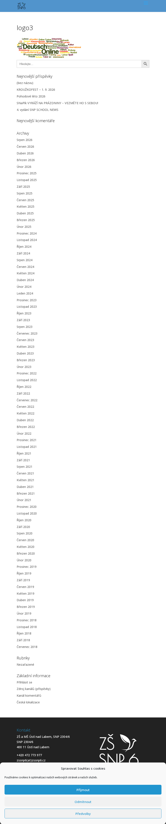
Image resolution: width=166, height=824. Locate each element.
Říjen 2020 (24, 520)
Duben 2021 (25, 487)
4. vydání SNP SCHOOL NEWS (37, 110)
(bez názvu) (25, 83)
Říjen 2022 (24, 387)
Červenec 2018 (27, 647)
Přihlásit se (24, 682)
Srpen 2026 (24, 140)
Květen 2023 (25, 347)
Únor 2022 (24, 433)
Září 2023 (23, 320)
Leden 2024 (25, 293)
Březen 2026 (26, 160)
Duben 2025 (25, 213)
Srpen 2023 (24, 327)
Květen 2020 (25, 547)
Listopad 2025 (27, 180)
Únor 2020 (24, 560)
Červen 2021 (25, 473)
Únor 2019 (24, 613)
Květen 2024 (25, 273)
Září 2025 (23, 187)
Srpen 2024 (24, 260)
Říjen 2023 (24, 313)
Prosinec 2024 (27, 233)
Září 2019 (23, 580)
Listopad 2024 (27, 240)
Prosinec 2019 (27, 567)
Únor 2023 (24, 367)
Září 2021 (23, 460)
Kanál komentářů (29, 695)
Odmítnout (83, 802)
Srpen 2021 (24, 467)
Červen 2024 (25, 267)
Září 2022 (23, 393)
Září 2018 (23, 640)
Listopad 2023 (27, 306)
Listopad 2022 (27, 380)
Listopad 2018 (27, 627)
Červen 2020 (25, 540)
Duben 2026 (25, 153)
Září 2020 (23, 527)
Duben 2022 (25, 420)
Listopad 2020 (27, 513)
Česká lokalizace (28, 702)
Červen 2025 (25, 200)
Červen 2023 (25, 340)
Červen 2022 (25, 407)
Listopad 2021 (27, 447)
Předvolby (83, 813)
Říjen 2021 (24, 453)
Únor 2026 (24, 167)
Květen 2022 (25, 413)
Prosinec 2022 (27, 373)
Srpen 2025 (24, 193)
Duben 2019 (25, 600)
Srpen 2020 (24, 533)
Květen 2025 (25, 206)
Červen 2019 (25, 587)
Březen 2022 (26, 427)
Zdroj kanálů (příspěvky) (34, 689)
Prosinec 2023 (27, 300)
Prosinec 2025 (27, 173)
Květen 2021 (25, 480)
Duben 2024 (25, 280)
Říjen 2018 (24, 633)
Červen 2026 (25, 146)
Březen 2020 (26, 553)
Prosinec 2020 (27, 507)
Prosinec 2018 (27, 620)
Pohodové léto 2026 (31, 96)
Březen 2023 (26, 360)
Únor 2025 (24, 227)
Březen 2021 (26, 493)
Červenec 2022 (27, 400)
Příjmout (83, 790)
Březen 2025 (26, 220)
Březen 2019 (26, 607)
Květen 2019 (25, 593)
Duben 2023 (25, 353)
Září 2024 (23, 253)
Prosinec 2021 (27, 440)
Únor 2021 (24, 500)
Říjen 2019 (24, 573)
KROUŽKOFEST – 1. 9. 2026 (36, 89)
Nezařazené (25, 664)
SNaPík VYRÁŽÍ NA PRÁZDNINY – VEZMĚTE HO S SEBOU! (57, 103)
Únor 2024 (24, 287)
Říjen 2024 (24, 246)
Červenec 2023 (27, 333)
